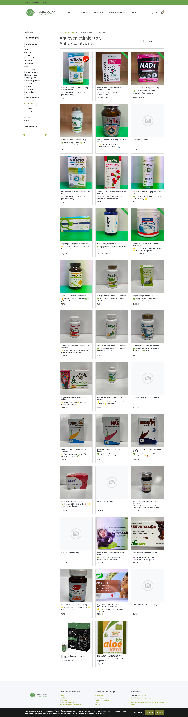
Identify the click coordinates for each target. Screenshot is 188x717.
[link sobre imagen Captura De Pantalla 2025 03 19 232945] (147, 326)
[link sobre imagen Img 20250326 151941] (112, 224)
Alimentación (64, 700)
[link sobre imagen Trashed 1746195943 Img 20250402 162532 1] (112, 120)
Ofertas (62, 696)
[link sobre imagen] (147, 120)
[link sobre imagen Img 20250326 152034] (76, 224)
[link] (39, 12)
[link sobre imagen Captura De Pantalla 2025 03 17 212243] (147, 430)
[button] (85, 12)
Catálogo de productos (102, 700)
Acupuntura (99, 698)
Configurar (138, 712)
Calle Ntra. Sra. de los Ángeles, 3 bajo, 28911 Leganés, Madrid (147, 703)
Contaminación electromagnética (70, 704)
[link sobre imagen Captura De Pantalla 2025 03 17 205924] (76, 430)
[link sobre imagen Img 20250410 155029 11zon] (112, 68)
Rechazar (149, 712)
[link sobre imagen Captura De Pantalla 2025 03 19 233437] (76, 378)
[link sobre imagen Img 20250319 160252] (112, 378)
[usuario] (156, 13)
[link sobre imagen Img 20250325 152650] (76, 276)
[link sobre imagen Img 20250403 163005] (76, 120)
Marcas (97, 702)
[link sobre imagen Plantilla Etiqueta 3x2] (76, 68)
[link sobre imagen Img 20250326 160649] (76, 172)
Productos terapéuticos (67, 702)
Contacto (98, 704)
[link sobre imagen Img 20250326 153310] (147, 172)
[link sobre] (40, 695)
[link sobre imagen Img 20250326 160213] (112, 172)
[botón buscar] (151, 13)
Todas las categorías (67, 32)
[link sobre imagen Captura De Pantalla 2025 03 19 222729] (112, 276)
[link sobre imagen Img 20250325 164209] (147, 224)
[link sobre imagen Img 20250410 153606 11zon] (147, 68)
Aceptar (160, 712)
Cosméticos (63, 698)
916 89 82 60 (142, 696)
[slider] (24, 135)
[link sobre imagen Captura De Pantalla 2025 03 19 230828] (76, 326)
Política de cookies (98, 714)
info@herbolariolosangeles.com (36, 2)
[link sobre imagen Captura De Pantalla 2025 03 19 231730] (112, 326)
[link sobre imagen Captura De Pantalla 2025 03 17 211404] (112, 430)
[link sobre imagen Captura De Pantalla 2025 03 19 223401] (147, 276)
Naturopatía (99, 696)
